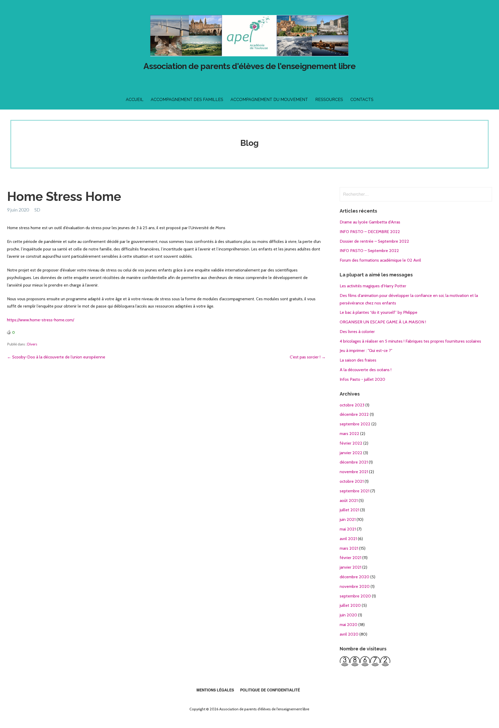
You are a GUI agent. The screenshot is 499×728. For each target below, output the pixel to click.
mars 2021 (349, 548)
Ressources (329, 99)
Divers (32, 344)
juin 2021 (348, 519)
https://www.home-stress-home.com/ (40, 319)
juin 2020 (348, 615)
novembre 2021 (354, 471)
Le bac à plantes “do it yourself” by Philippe (378, 312)
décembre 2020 (354, 576)
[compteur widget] (365, 664)
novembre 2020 (355, 586)
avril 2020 (349, 634)
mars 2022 (349, 433)
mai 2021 (348, 529)
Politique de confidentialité (270, 689)
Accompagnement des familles (187, 99)
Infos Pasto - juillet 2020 (362, 379)
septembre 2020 (355, 596)
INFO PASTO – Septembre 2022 (369, 250)
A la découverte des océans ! (365, 369)
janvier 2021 (350, 567)
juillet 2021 (349, 509)
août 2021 (349, 500)
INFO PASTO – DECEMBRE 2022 (370, 231)
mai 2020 (348, 624)
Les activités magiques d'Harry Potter (373, 285)
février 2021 (350, 557)
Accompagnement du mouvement (269, 99)
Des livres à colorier (357, 331)
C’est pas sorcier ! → (308, 357)
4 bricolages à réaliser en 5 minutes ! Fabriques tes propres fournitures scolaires (410, 341)
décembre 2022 (354, 414)
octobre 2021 (352, 481)
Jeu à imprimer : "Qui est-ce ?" (366, 350)
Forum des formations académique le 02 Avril (380, 260)
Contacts (361, 99)
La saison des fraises (358, 360)
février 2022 (351, 443)
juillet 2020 (350, 605)
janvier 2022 (351, 452)
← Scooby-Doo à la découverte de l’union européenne (56, 357)
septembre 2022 (355, 423)
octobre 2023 (352, 405)
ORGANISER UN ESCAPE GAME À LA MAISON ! (383, 321)
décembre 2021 (354, 462)
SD (37, 210)
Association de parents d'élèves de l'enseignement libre (249, 66)
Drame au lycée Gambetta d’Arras (370, 222)
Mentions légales (215, 689)
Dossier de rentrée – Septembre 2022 (374, 241)
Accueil (134, 99)
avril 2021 (348, 538)
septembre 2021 (354, 490)
